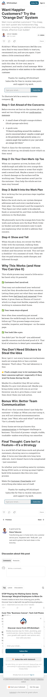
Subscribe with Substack (25, 659)
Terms (33, 679)
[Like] (4, 41)
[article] (23, 600)
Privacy (26, 679)
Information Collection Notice (27, 666)
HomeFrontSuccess (14, 605)
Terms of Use (34, 664)
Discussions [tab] (18, 588)
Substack (12, 692)
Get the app (34, 687)
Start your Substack (17, 687)
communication (9, 429)
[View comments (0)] (9, 41)
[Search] (43, 588)
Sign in (42, 3)
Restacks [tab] (16, 561)
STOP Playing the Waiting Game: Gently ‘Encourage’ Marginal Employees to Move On (22, 595)
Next (40, 520)
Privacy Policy (23, 669)
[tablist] (11, 560)
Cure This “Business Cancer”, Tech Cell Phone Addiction (23, 614)
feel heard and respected (25, 296)
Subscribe (34, 3)
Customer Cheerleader (21, 481)
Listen (42, 35)
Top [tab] (4, 588)
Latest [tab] (10, 588)
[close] (40, 618)
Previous (8, 520)
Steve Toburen (12, 34)
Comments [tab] (7, 561)
